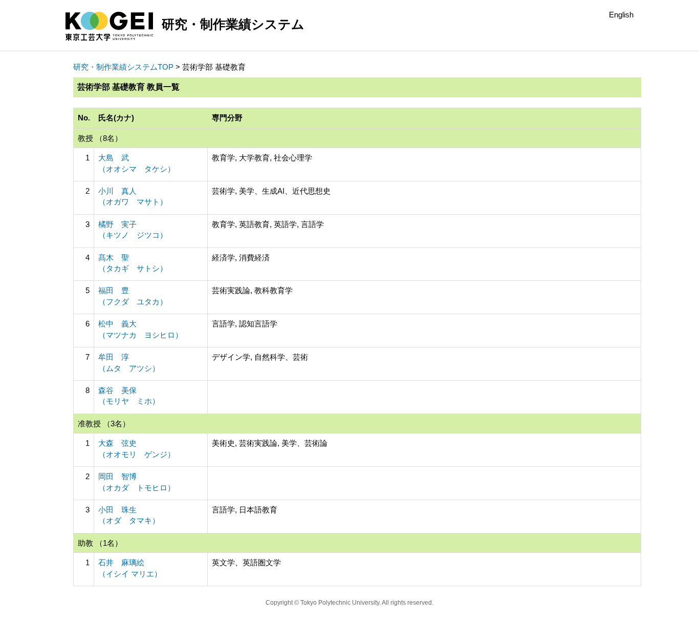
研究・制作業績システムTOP (123, 67)
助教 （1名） (100, 543)
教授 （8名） (100, 138)
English (621, 14)
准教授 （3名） (104, 423)
